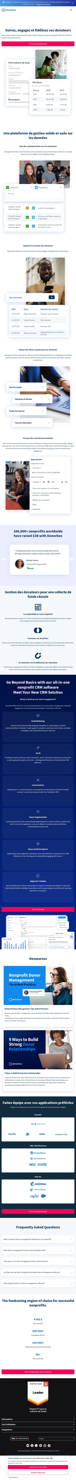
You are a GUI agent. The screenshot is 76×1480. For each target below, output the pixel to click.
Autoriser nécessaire (38, 1472)
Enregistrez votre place (43, 4)
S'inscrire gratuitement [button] (38, 44)
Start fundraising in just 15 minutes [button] (38, 1372)
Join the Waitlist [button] (38, 909)
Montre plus (18, 1463)
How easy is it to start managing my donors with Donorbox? (26, 1261)
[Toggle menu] (71, 10)
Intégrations (7, 1430)
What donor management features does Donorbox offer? (25, 1250)
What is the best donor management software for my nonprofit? (27, 1239)
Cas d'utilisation (8, 1424)
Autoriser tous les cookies (38, 1467)
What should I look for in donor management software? (24, 1283)
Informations (7, 1419)
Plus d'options (13, 1477)
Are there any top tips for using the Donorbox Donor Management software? (32, 1272)
